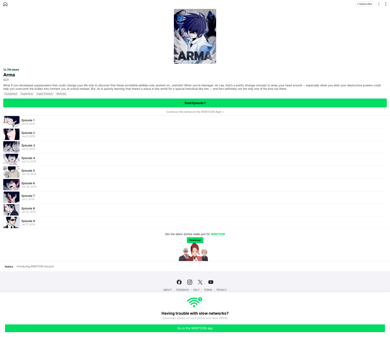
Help (196, 289)
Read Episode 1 (195, 103)
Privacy (222, 289)
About (167, 289)
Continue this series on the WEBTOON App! (193, 111)
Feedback (182, 289)
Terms (208, 289)
